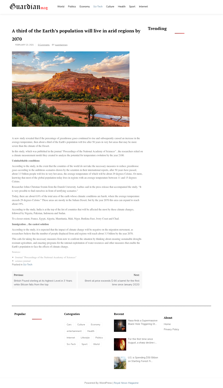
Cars (69, 324)
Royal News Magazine (126, 383)
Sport (132, 6)
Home (167, 324)
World (60, 6)
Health (122, 6)
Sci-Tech (98, 6)
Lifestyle (85, 337)
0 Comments (44, 45)
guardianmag (61, 45)
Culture (110, 6)
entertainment (74, 331)
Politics (72, 6)
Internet (143, 6)
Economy (85, 6)
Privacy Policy (171, 329)
